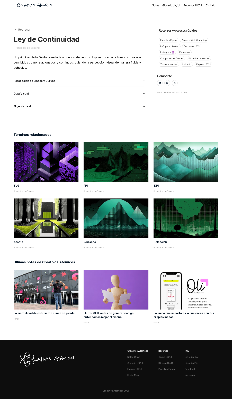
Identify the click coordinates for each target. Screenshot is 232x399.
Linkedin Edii (191, 363)
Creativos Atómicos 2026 (116, 390)
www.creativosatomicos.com (172, 92)
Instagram (190, 375)
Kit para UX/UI (165, 363)
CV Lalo (210, 5)
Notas (155, 5)
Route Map (133, 375)
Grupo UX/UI (165, 357)
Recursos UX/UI (192, 5)
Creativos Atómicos (34, 5)
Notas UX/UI (133, 357)
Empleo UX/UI (134, 369)
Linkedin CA (191, 357)
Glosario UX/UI (171, 5)
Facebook (190, 369)
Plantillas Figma (166, 369)
